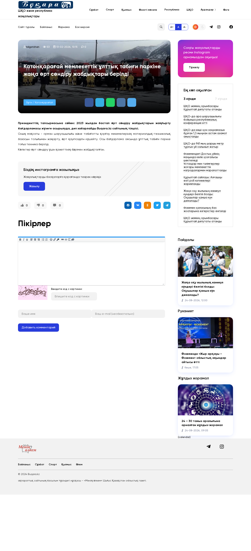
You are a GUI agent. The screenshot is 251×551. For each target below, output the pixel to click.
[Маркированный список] (43, 239)
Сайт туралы (26, 27)
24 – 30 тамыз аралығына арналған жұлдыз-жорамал (202, 423)
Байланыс (46, 27)
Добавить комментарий (38, 327)
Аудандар (207, 9)
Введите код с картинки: (66, 288)
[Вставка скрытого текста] (73, 239)
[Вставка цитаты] (62, 239)
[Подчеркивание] (27, 239)
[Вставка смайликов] (51, 239)
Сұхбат (93, 9)
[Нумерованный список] (46, 239)
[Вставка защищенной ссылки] (58, 239)
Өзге (226, 9)
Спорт (110, 9)
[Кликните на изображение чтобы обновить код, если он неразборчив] (32, 299)
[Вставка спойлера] (69, 239)
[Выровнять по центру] (35, 239)
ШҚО (190, 9)
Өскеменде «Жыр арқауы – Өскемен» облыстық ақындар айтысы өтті (204, 358)
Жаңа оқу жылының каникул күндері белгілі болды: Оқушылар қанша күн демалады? (202, 288)
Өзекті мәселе (148, 9)
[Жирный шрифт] (20, 239)
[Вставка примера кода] (66, 239)
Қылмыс (126, 9)
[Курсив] (23, 239)
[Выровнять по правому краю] (38, 239)
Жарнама (64, 27)
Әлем (79, 464)
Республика (171, 9)
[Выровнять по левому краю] (31, 239)
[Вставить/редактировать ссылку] (54, 239)
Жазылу (34, 186)
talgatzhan (32, 46)
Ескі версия (82, 27)
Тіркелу (194, 67)
